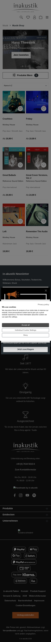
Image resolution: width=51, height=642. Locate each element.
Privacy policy (43, 305)
